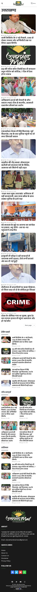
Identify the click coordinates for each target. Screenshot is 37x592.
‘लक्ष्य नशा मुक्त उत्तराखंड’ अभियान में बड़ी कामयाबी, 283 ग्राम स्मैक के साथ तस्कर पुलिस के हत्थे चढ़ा (17, 196)
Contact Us (5, 556)
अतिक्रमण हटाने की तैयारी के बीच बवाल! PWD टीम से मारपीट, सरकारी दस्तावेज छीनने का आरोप (17, 103)
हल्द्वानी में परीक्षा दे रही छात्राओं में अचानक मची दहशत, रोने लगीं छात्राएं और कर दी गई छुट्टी (17, 259)
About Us (4, 553)
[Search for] (2, 4)
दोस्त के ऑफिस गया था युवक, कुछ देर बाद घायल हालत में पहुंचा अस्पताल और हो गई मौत (18, 318)
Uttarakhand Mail (20, 584)
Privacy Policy (5, 561)
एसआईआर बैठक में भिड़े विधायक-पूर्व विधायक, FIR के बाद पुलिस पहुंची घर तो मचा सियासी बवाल (18, 134)
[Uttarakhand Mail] (18, 3)
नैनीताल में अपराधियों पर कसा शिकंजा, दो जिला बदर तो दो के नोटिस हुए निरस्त (18, 288)
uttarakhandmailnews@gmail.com (17, 540)
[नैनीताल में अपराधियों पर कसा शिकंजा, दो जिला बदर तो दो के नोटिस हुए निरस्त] (18, 273)
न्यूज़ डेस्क (4, 35)
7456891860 (24, 587)
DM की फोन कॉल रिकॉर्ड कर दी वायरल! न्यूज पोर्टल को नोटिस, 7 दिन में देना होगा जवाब (18, 72)
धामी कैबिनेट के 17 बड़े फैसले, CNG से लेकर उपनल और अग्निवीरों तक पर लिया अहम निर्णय (17, 40)
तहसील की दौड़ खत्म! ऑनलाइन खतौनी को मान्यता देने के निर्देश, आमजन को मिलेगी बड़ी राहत (15, 165)
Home (3, 550)
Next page (28, 325)
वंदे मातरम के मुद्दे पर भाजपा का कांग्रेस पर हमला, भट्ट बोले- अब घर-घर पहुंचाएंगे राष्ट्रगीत (18, 228)
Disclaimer (4, 558)
